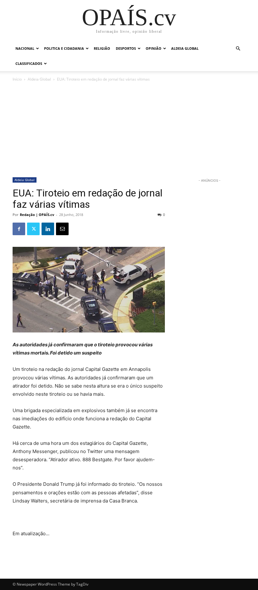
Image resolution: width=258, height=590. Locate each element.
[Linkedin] (48, 229)
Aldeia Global (185, 48)
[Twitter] (33, 229)
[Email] (62, 229)
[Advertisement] (129, 130)
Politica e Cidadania (64, 48)
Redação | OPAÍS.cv (37, 214)
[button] (237, 49)
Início (17, 79)
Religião (102, 48)
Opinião (153, 48)
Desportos (126, 48)
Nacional (24, 48)
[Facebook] (19, 229)
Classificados (28, 63)
